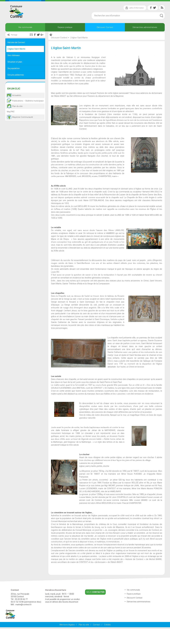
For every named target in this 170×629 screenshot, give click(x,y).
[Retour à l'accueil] (10, 618)
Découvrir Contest (105, 27)
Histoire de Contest (16, 42)
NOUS (95, 592)
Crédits (107, 624)
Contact (96, 624)
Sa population (14, 68)
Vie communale (25, 27)
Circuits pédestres (16, 75)
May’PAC (10, 111)
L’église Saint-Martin (16, 49)
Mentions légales (67, 624)
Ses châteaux (14, 55)
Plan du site (84, 624)
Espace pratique (65, 27)
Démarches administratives (145, 27)
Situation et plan (15, 62)
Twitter (154, 7)
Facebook (150, 7)
